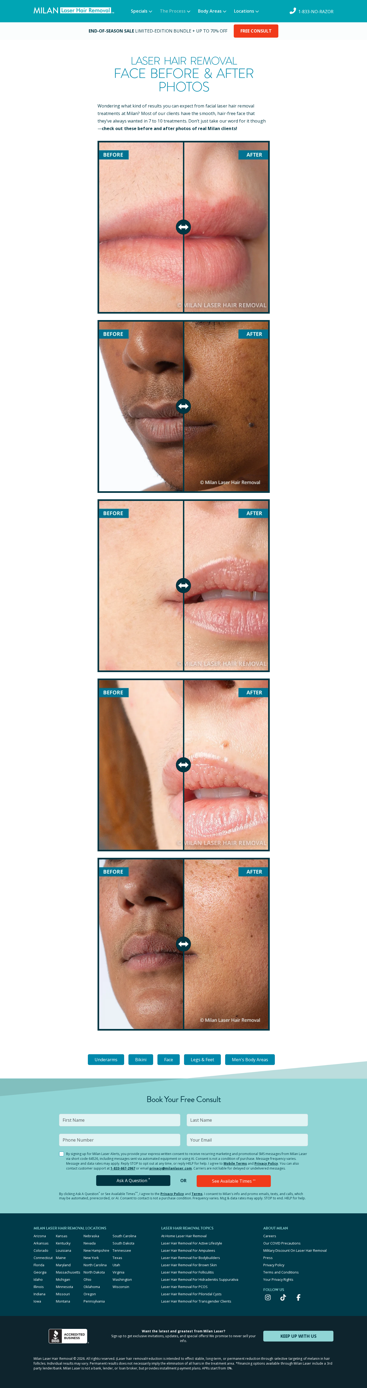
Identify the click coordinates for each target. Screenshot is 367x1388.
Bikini (140, 1060)
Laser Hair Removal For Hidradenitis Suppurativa (199, 1279)
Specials (139, 11)
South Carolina (124, 1235)
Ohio (87, 1279)
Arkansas (41, 1243)
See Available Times (234, 1181)
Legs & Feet (202, 1060)
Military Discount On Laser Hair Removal (295, 1250)
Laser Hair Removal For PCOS (184, 1286)
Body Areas (210, 11)
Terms (197, 1194)
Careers (269, 1235)
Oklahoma (92, 1286)
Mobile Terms (235, 1163)
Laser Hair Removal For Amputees (188, 1250)
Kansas (61, 1235)
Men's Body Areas (250, 1060)
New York (91, 1257)
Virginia (118, 1272)
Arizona (40, 1235)
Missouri (63, 1294)
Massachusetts (68, 1272)
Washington (122, 1279)
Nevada (90, 1243)
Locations (244, 11)
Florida (39, 1265)
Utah (116, 1265)
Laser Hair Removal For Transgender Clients (196, 1301)
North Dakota (94, 1272)
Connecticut (43, 1257)
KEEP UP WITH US (298, 1336)
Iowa (37, 1301)
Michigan (63, 1279)
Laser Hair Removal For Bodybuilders (190, 1257)
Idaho (38, 1279)
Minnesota (64, 1286)
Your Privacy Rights (278, 1279)
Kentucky (63, 1243)
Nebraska (91, 1235)
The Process (173, 11)
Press (268, 1257)
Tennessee (122, 1250)
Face (168, 1060)
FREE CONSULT (256, 31)
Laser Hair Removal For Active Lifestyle (191, 1243)
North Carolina (95, 1265)
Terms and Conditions (281, 1272)
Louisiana (63, 1250)
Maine (61, 1257)
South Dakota (123, 1243)
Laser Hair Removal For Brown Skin (189, 1265)
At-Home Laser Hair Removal (184, 1235)
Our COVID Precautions (282, 1243)
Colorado (41, 1250)
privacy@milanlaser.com (170, 1168)
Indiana (39, 1294)
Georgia (40, 1272)
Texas (117, 1257)
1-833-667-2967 (122, 1168)
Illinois (39, 1286)
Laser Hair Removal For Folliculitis (187, 1272)
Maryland (63, 1265)
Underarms (106, 1060)
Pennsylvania (94, 1301)
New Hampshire (96, 1250)
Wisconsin (121, 1286)
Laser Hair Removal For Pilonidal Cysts (191, 1294)
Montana (63, 1301)
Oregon (90, 1294)
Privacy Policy (266, 1163)
